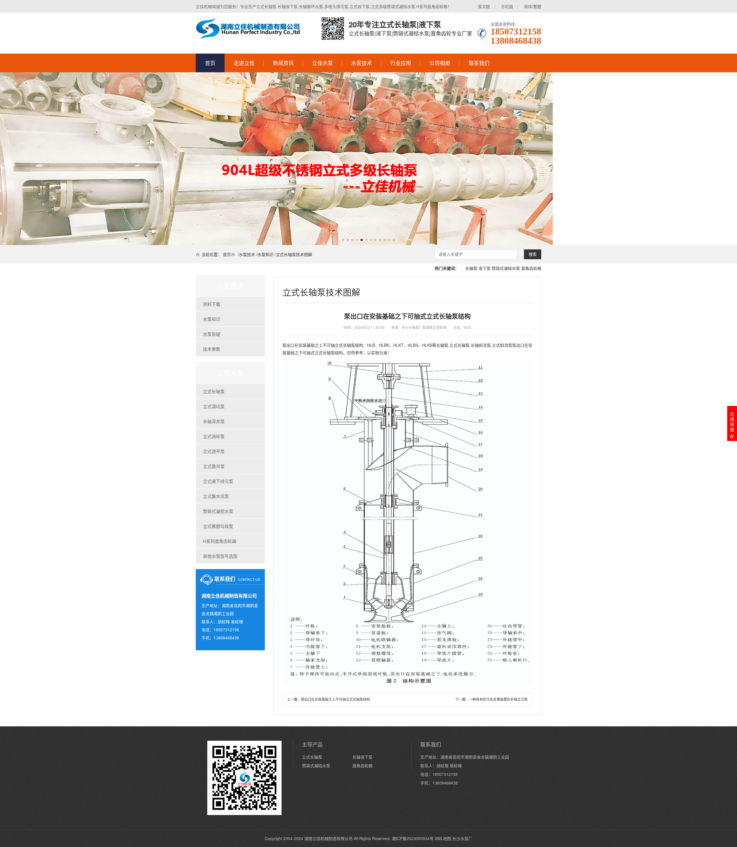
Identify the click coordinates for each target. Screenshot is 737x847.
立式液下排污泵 (218, 481)
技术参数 (211, 349)
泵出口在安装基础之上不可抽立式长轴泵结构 (335, 699)
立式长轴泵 (214, 391)
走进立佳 (244, 63)
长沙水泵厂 (462, 838)
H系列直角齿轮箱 (219, 541)
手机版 (507, 6)
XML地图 (443, 838)
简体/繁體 (532, 6)
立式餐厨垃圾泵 (218, 526)
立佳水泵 (322, 63)
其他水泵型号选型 (220, 556)
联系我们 (479, 63)
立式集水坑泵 (216, 496)
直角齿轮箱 (531, 268)
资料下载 (211, 304)
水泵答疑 (211, 334)
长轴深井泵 (214, 421)
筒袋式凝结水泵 (506, 268)
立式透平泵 (214, 451)
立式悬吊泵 (214, 466)
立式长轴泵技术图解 (294, 254)
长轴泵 (471, 268)
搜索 (533, 254)
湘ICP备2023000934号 (413, 838)
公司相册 (440, 63)
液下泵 (484, 268)
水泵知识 (265, 254)
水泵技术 (361, 63)
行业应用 (400, 63)
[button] (343, 240)
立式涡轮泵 (214, 436)
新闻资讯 (283, 63)
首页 (210, 63)
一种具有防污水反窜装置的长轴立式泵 (498, 699)
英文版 (484, 6)
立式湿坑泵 (214, 406)
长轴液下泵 (362, 757)
